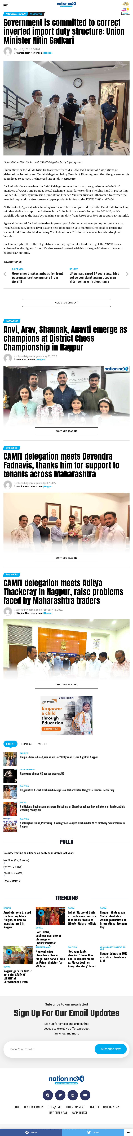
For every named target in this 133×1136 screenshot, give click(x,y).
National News (58, 1113)
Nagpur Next (79, 1113)
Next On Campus (33, 1107)
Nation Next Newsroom (30, 53)
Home (17, 1107)
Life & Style (55, 1107)
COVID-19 (94, 1107)
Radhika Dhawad (26, 359)
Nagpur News (111, 1107)
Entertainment (75, 1107)
